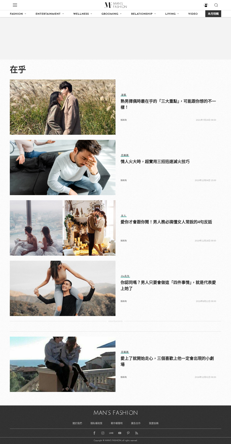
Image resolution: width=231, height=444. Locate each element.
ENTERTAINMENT (48, 14)
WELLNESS (81, 14)
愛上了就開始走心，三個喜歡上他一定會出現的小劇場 (167, 361)
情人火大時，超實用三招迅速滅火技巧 (155, 161)
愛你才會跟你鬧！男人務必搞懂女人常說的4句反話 (166, 222)
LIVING (170, 14)
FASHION (16, 14)
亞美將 (125, 155)
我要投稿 (153, 423)
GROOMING (109, 14)
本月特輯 (213, 14)
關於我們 (77, 423)
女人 (123, 215)
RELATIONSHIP (142, 14)
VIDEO (193, 14)
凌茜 (123, 95)
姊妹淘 (124, 120)
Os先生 (125, 276)
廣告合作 (136, 423)
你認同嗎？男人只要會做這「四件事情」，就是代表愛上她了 (168, 285)
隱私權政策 (96, 423)
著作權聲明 (117, 423)
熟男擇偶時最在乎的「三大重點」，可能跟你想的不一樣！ (168, 104)
